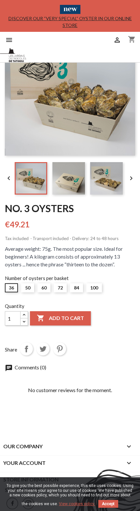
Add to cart (60, 318)
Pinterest (59, 348)
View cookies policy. (77, 504)
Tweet (42, 348)
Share (26, 348)
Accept (108, 504)
